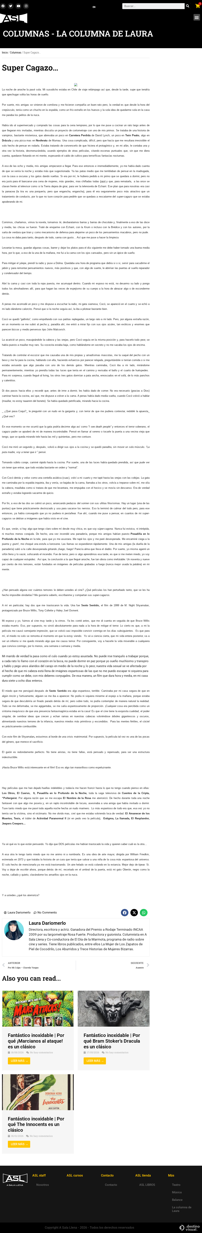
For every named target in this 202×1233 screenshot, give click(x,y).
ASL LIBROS (147, 1185)
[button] (197, 17)
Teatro (176, 1185)
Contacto (111, 1185)
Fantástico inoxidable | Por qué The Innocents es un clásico (36, 1124)
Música (177, 1192)
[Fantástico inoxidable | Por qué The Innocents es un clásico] (38, 1092)
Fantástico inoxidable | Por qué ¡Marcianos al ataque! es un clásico (36, 1041)
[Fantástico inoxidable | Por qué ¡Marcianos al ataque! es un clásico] (38, 1008)
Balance (177, 1200)
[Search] (188, 6)
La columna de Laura (181, 1209)
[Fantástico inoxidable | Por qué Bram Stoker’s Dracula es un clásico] (114, 1008)
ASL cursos (75, 1175)
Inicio (5, 52)
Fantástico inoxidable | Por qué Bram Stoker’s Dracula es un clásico (112, 1041)
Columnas (15, 52)
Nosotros (42, 1185)
